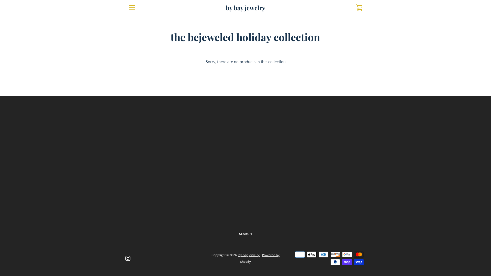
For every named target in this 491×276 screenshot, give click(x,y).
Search (245, 234)
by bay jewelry (245, 8)
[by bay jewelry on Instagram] (127, 258)
